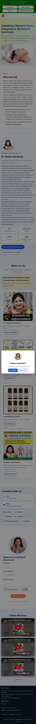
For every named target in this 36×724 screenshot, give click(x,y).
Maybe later (23, 370)
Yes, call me (12, 370)
